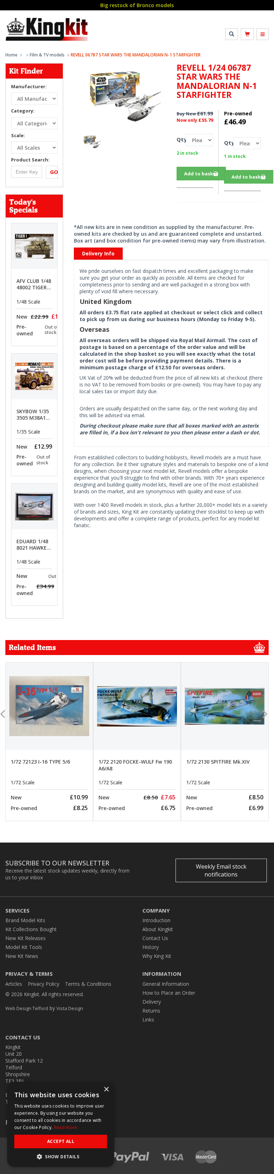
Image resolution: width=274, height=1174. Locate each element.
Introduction (156, 920)
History (150, 947)
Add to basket (201, 173)
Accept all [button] (60, 1141)
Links (148, 1019)
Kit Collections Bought (31, 929)
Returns (151, 1010)
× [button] (106, 1089)
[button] (60, 1156)
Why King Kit (156, 956)
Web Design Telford (26, 1008)
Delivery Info (98, 253)
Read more (65, 1127)
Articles (13, 983)
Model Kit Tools (23, 947)
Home (11, 55)
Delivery (151, 1001)
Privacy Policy (43, 983)
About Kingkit (157, 929)
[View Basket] (247, 34)
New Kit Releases (25, 938)
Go (54, 171)
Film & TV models (47, 55)
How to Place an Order (168, 992)
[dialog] (60, 1124)
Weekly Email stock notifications (221, 870)
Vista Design (69, 1008)
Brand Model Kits (25, 920)
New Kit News (21, 956)
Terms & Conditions (88, 983)
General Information (165, 983)
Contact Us (155, 938)
